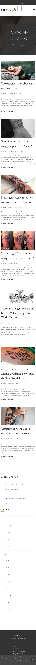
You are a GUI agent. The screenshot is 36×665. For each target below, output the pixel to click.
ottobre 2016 (6, 589)
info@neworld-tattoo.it (18, 646)
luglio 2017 (6, 540)
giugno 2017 (6, 547)
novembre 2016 (7, 582)
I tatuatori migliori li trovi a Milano (11, 494)
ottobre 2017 (6, 519)
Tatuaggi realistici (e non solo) (10, 489)
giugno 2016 (6, 603)
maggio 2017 (6, 554)
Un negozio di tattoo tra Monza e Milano (13, 503)
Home (10, 49)
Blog (14, 49)
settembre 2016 (7, 596)
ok (33, 659)
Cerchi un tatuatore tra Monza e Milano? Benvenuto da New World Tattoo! (17, 373)
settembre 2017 (7, 526)
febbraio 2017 (6, 568)
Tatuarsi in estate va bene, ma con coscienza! (14, 498)
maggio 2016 (6, 610)
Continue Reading (7, 111)
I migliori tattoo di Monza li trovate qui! (13, 485)
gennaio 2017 (6, 575)
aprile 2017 (6, 561)
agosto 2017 (6, 533)
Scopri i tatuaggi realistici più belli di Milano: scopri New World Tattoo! (17, 313)
